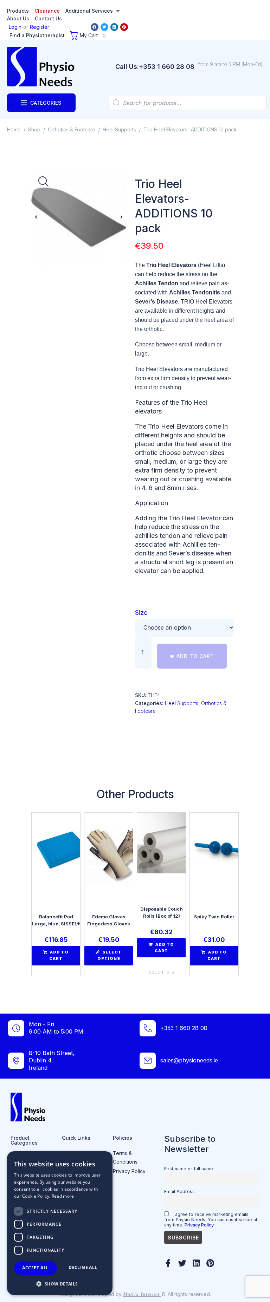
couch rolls (161, 972)
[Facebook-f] (168, 1263)
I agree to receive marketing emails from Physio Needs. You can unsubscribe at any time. (210, 1220)
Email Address (179, 1191)
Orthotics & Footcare (71, 129)
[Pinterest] (124, 27)
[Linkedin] (114, 27)
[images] (78, 217)
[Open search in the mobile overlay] (187, 103)
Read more (63, 1196)
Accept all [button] (35, 1268)
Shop (34, 129)
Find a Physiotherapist (37, 35)
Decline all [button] (83, 1267)
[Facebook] (94, 27)
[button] (36, 217)
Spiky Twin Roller (214, 916)
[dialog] (59, 1223)
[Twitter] (104, 27)
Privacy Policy (199, 1225)
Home (14, 129)
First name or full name (188, 1168)
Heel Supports (119, 129)
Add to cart (195, 656)
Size (141, 612)
